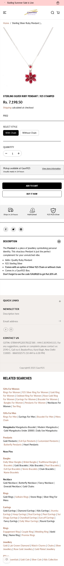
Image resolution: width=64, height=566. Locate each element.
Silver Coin (37, 559)
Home (6, 23)
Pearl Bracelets (52, 465)
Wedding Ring (41, 531)
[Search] (52, 12)
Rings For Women (11, 392)
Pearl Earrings (49, 514)
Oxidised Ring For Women (28, 395)
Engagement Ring (11, 531)
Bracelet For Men (45, 416)
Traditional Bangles (48, 462)
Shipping (7, 107)
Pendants (7, 437)
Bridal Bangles (30, 462)
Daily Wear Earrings (28, 521)
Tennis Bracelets (29, 469)
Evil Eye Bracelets (12, 469)
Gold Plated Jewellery (45, 549)
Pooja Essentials (10, 559)
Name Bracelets (11, 472)
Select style (10, 126)
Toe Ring (17, 406)
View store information (51, 168)
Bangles (6, 458)
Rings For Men (10, 416)
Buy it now (32, 194)
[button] (5, 12)
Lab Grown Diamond (19, 545)
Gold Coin (25, 559)
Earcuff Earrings (46, 517)
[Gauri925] (31, 12)
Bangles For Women (13, 402)
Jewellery (7, 542)
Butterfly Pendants (13, 444)
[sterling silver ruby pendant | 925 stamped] (29, 59)
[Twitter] (13, 229)
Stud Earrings (34, 514)
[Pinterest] (21, 229)
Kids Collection (50, 559)
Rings (5, 493)
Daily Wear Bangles (12, 462)
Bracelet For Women (47, 399)
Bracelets (8, 465)
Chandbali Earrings (28, 517)
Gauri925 (40, 368)
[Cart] (58, 12)
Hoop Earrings (19, 514)
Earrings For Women (26, 399)
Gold (5, 545)
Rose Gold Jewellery (23, 549)
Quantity (8, 147)
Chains (51, 545)
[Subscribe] (60, 321)
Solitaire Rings (22, 497)
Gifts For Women (11, 389)
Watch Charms (38, 545)
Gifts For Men (9, 413)
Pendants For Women (35, 402)
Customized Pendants (48, 441)
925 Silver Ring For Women (35, 392)
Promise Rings (28, 535)
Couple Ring (27, 531)
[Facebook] (5, 229)
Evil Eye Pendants (27, 441)
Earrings (7, 507)
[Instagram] (11, 329)
